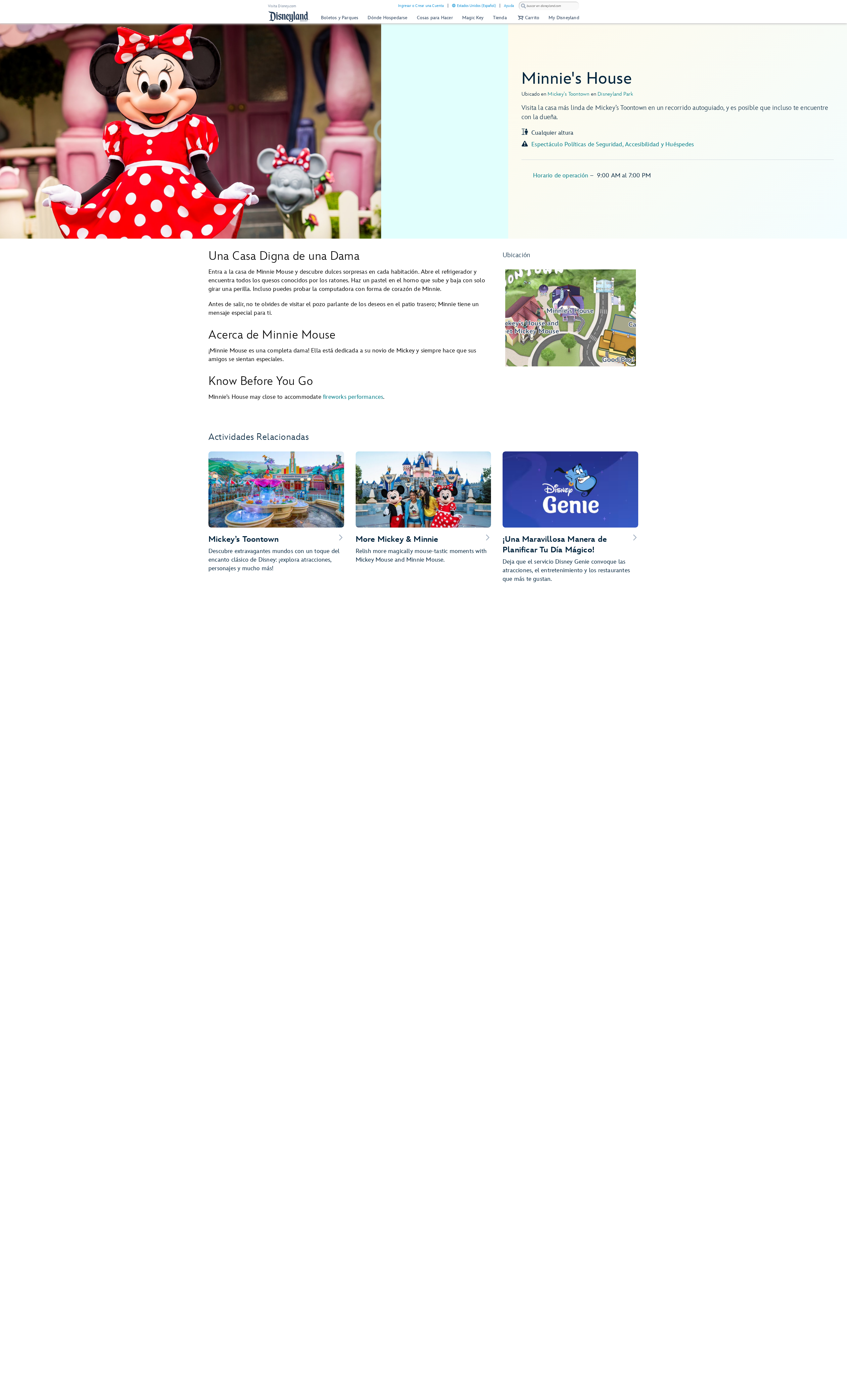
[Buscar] (523, 6)
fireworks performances (353, 397)
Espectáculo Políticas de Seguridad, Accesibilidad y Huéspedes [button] (612, 144)
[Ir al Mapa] (570, 317)
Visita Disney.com (282, 6)
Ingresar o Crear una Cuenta (421, 6)
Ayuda (509, 6)
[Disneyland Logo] (289, 16)
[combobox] (549, 6)
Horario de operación (561, 175)
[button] (528, 17)
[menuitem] (454, 5)
